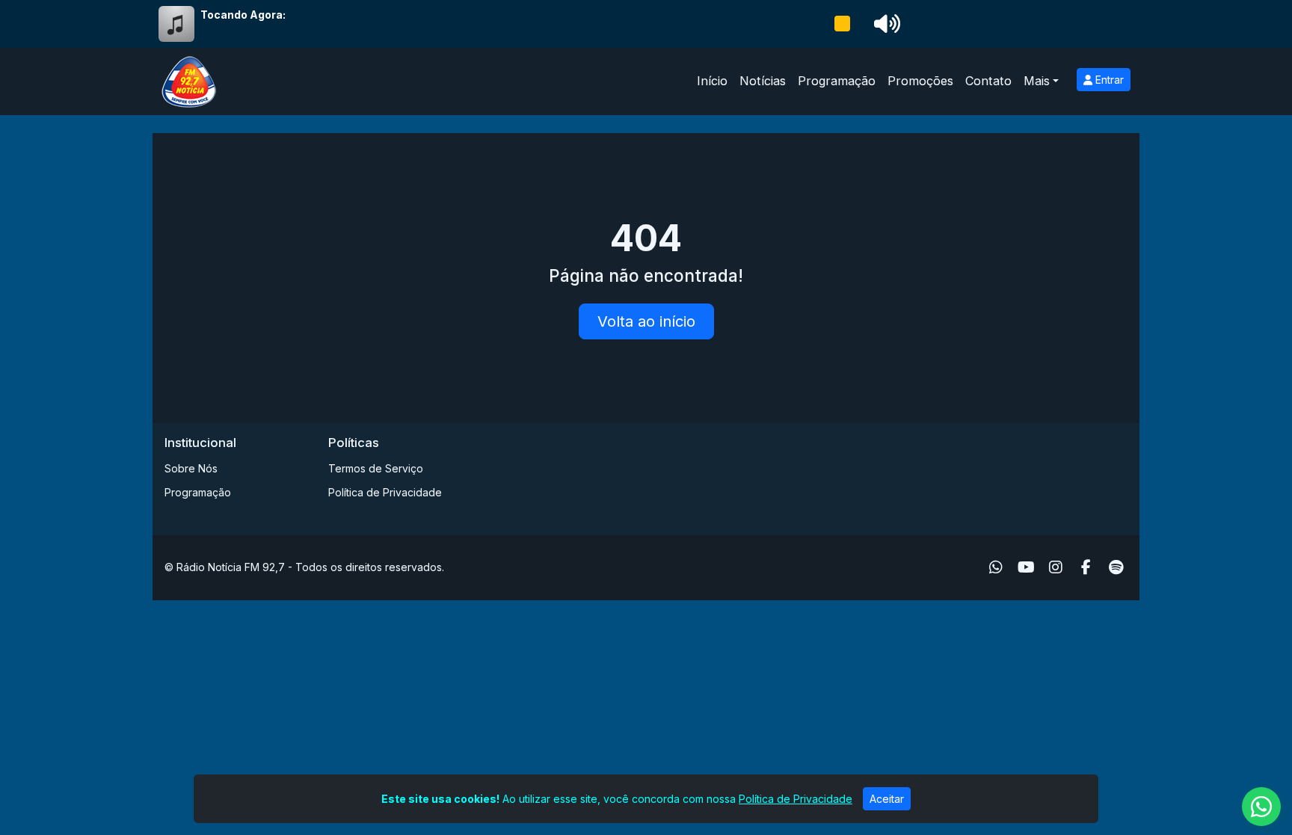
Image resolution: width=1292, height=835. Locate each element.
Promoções (920, 80)
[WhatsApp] (996, 567)
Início (712, 80)
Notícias (762, 80)
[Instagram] (1055, 567)
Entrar (1108, 79)
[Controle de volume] (884, 24)
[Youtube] (1026, 567)
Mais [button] (1037, 80)
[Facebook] (1086, 567)
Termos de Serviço (375, 468)
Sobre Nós (191, 468)
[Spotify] (1116, 567)
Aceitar (887, 798)
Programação (837, 80)
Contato (988, 80)
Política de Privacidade (385, 492)
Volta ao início (646, 321)
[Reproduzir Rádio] (841, 24)
